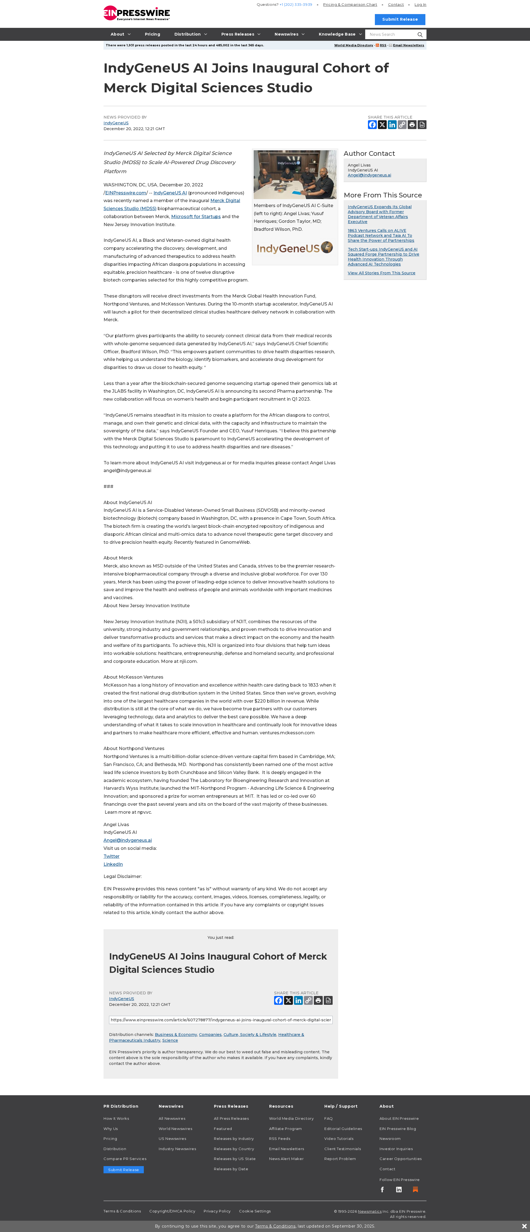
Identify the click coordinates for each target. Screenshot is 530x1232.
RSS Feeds (279, 1138)
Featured (223, 1128)
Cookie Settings (255, 1211)
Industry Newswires (177, 1149)
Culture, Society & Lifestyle (250, 1034)
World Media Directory (353, 45)
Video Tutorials (339, 1138)
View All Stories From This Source (381, 272)
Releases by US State (235, 1158)
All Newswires (172, 1118)
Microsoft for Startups (196, 216)
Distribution (115, 1149)
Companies (210, 1034)
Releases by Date (231, 1169)
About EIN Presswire (399, 1118)
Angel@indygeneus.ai (128, 840)
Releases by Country (234, 1149)
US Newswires (172, 1138)
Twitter (112, 856)
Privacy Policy (217, 1211)
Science (170, 1040)
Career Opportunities (401, 1158)
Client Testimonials (342, 1149)
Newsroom (390, 1138)
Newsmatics (369, 1211)
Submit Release (400, 19)
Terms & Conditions (122, 1211)
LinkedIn (113, 864)
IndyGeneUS (116, 122)
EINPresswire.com (125, 192)
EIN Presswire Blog (398, 1128)
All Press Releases (231, 1118)
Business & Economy (176, 1034)
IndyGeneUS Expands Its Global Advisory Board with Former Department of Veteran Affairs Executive (380, 214)
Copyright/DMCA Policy (172, 1211)
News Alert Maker (286, 1158)
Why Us (111, 1128)
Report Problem (340, 1158)
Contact (396, 4)
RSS (383, 45)
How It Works (116, 1118)
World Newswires (175, 1128)
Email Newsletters (408, 45)
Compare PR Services (125, 1158)
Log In (420, 4)
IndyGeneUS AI (170, 192)
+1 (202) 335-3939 (296, 4)
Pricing (350, 4)
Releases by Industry (234, 1138)
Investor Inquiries (396, 1149)
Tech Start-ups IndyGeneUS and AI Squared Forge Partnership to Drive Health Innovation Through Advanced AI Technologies (383, 257)
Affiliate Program (285, 1128)
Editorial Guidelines (343, 1128)
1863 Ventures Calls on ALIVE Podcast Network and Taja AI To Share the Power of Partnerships (381, 235)
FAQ (328, 1118)
